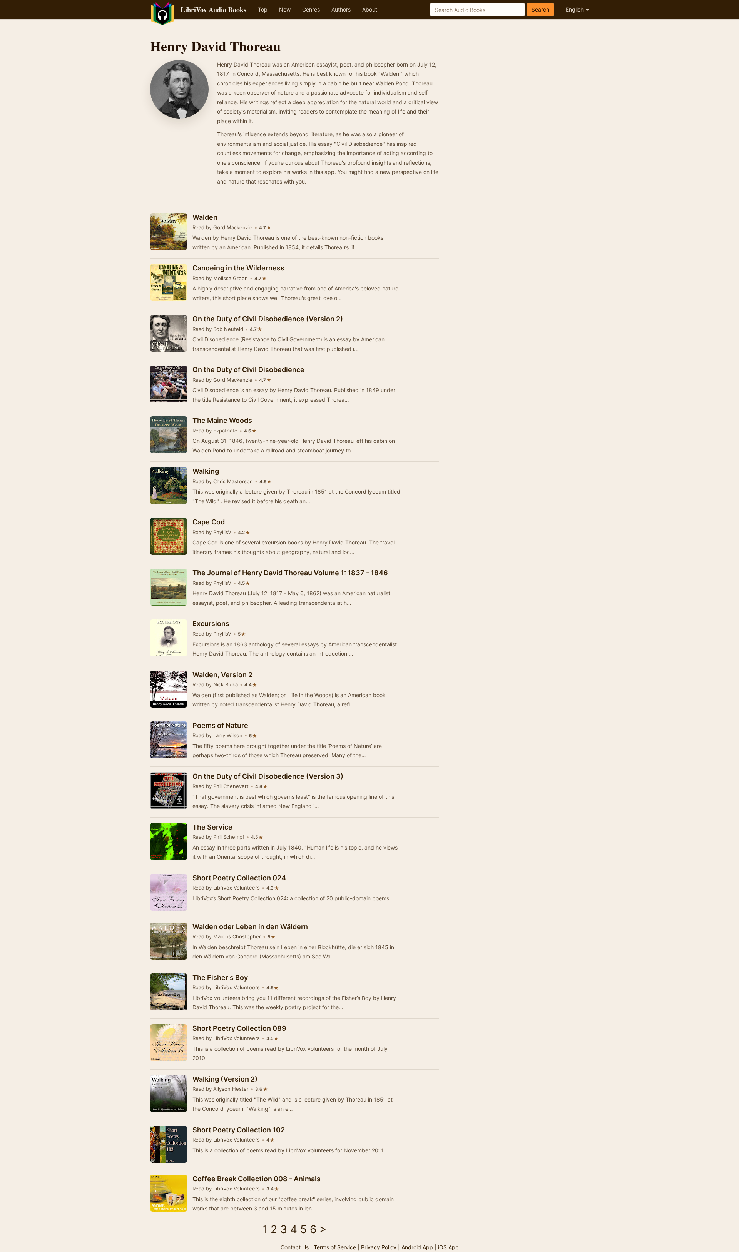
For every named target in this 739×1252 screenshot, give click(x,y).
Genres (311, 9)
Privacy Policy (378, 1247)
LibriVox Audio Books (213, 10)
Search (540, 9)
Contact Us (295, 1247)
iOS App (448, 1247)
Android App (417, 1247)
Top (263, 9)
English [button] (575, 9)
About (369, 9)
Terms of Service (335, 1247)
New (285, 9)
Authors (341, 9)
